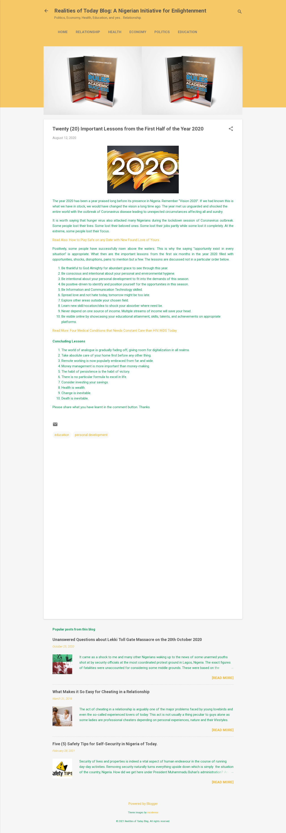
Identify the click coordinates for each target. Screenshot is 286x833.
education (62, 435)
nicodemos (152, 812)
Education (187, 32)
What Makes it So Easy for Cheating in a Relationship (101, 691)
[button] (230, 129)
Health (114, 32)
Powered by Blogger (143, 804)
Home (63, 32)
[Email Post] (55, 426)
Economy (137, 32)
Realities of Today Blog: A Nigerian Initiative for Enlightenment (130, 11)
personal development (91, 435)
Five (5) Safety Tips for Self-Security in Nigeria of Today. (105, 743)
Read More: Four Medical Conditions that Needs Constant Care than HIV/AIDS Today (115, 331)
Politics (162, 32)
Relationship (88, 32)
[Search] (239, 12)
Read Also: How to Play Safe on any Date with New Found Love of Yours (106, 240)
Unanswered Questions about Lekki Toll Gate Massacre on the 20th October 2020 (127, 639)
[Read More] (222, 678)
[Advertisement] (143, 577)
